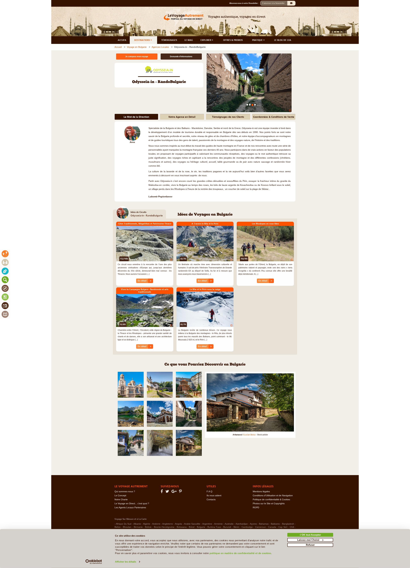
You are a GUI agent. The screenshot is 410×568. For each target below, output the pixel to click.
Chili (292, 527)
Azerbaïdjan (242, 524)
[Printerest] (181, 492)
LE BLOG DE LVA (282, 40)
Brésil (191, 527)
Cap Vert (282, 527)
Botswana (182, 527)
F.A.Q (209, 491)
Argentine (207, 524)
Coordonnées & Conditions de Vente (273, 116)
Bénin (236, 527)
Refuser (310, 544)
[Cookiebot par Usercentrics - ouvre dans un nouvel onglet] (94, 561)
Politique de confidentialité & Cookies (271, 499)
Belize (118, 527)
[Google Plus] (174, 492)
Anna (132, 142)
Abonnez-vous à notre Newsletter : (244, 3)
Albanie (137, 524)
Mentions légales (261, 491)
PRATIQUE (257, 40)
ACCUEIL (122, 40)
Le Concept (120, 495)
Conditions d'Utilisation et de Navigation (273, 495)
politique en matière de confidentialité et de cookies (240, 553)
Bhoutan (127, 527)
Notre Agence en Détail (181, 116)
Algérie (146, 524)
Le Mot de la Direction (136, 116)
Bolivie (148, 527)
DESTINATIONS (142, 40)
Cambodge (247, 527)
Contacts (211, 499)
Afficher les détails (125, 561)
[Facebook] (162, 492)
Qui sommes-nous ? (125, 491)
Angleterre (167, 524)
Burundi (227, 527)
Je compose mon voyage (136, 56)
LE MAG (188, 40)
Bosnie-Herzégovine (164, 527)
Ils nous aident (214, 495)
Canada (272, 527)
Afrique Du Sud (123, 524)
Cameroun (260, 527)
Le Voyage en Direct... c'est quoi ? (132, 503)
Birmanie (138, 527)
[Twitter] (167, 492)
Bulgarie (201, 527)
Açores (253, 524)
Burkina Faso (214, 527)
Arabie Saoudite (192, 524)
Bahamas (264, 524)
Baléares (275, 524)
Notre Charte (121, 499)
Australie (229, 524)
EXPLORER (206, 40)
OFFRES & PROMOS (233, 40)
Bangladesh (288, 524)
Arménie (218, 524)
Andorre (156, 524)
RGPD (256, 507)
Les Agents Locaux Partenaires (130, 507)
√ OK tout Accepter (310, 534)
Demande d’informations (181, 56)
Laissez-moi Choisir (308, 539)
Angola (178, 524)
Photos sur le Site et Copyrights (269, 503)
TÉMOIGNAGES (169, 40)
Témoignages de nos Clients (228, 116)
